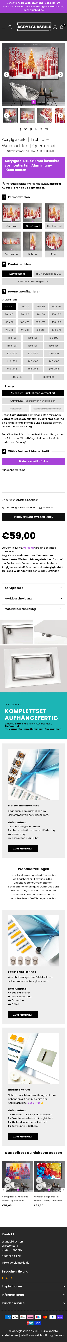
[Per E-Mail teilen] (46, 130)
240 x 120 (11, 361)
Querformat (33, 226)
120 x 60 (9, 330)
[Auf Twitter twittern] (25, 130)
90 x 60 (41, 314)
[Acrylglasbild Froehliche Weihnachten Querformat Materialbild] (44, 115)
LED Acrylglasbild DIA (48, 274)
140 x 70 (56, 330)
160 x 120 (12, 345)
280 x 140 (17, 377)
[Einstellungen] (55, 27)
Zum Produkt (23, 848)
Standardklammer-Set (47, 408)
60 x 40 (56, 306)
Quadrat (11, 226)
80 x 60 (25, 314)
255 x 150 (12, 369)
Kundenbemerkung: (14, 470)
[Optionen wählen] (7, 1187)
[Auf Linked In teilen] (36, 130)
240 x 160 (33, 361)
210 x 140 (54, 353)
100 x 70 (24, 322)
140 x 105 (12, 338)
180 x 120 (33, 345)
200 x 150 (33, 353)
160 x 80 (53, 338)
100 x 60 (9, 322)
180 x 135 (54, 345)
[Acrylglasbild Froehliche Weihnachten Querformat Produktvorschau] (10, 115)
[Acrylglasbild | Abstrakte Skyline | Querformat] (17, 1176)
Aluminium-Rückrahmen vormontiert (33, 393)
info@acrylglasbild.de (15, 1263)
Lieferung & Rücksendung (20, 507)
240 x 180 (54, 361)
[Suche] (10, 27)
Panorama (11, 254)
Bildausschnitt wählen (33, 461)
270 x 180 (54, 369)
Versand (28, 548)
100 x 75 (40, 322)
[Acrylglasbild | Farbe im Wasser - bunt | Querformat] (49, 1176)
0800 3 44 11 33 (11, 1256)
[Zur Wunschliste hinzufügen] (7, 1180)
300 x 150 (48, 377)
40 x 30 (25, 306)
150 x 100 (33, 338)
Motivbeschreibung (18, 598)
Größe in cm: (9, 299)
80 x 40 (9, 314)
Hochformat (54, 226)
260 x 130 (33, 369)
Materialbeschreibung (20, 609)
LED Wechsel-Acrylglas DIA (33, 281)
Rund (54, 254)
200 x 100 (12, 353)
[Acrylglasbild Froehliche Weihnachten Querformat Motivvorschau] (27, 115)
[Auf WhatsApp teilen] (41, 130)
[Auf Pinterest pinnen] (31, 130)
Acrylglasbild (17, 274)
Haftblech (16, 408)
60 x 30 (41, 306)
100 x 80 (56, 322)
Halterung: (8, 386)
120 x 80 (24, 330)
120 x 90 (40, 330)
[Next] (60, 74)
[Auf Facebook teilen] (20, 130)
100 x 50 (56, 314)
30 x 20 (9, 306)
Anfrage (48, 507)
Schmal (32, 254)
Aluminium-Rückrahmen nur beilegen (32, 401)
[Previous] (6, 74)
